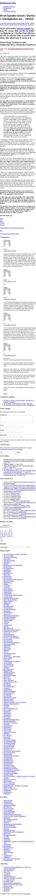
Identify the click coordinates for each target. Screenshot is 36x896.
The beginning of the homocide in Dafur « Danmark (17, 403)
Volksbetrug (6, 857)
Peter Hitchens (7, 696)
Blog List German (8, 808)
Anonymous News (8, 803)
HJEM (5, 9)
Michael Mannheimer (9, 825)
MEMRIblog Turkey (9, 672)
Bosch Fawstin (7, 582)
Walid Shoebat (7, 781)
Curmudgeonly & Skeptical (11, 598)
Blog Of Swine (7, 578)
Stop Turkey (6, 737)
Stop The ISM (7, 735)
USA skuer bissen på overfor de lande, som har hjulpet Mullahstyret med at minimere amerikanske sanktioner (18, 460)
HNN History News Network (11, 630)
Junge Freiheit (7, 821)
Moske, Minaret (4, 24)
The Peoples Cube (8, 765)
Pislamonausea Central (9, 697)
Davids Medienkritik (9, 811)
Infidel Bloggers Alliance (10, 636)
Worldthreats (6, 790)
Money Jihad (7, 678)
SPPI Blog (6, 733)
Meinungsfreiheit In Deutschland (12, 824)
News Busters (7, 685)
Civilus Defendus (8, 590)
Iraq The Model (7, 639)
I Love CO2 (6, 633)
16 (11, 532)
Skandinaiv (6, 891)
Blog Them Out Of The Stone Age (13, 579)
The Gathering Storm (9, 752)
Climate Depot (7, 592)
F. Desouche (6, 873)
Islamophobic (7, 645)
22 (10, 534)
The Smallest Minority (9, 771)
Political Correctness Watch (11, 704)
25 (2, 536)
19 (4, 534)
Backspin (6, 563)
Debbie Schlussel (8, 601)
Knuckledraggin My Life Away (12, 661)
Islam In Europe (7, 641)
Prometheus (6, 838)
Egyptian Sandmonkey (9, 609)
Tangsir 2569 (7, 851)
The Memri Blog (8, 759)
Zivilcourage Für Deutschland (11, 858)
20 (6, 534)
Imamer (19, 23)
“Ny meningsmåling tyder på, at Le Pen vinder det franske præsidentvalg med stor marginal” (19, 471)
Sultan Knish (7, 738)
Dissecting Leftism (8, 606)
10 (1, 532)
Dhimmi (13, 23)
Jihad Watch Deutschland (10, 819)
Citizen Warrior (7, 589)
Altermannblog (7, 802)
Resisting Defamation (9, 721)
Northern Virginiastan (9, 691)
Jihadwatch (6, 650)
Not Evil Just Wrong (9, 693)
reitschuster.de (7, 844)
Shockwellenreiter (8, 847)
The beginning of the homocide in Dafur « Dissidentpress (19, 405)
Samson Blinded (8, 726)
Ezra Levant (6, 614)
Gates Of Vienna (8, 620)
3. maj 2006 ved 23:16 (9, 299)
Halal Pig (6, 626)
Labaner (32, 23)
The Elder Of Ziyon (9, 748)
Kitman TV (6, 659)
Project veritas (7, 710)
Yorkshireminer (7, 792)
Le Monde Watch (8, 881)
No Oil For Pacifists (9, 686)
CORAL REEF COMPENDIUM (12, 595)
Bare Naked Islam (8, 568)
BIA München (7, 806)
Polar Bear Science (8, 700)
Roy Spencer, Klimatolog (10, 722)
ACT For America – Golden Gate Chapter (15, 554)
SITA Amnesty (7, 729)
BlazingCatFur (7, 576)
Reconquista (6, 718)
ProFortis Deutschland (9, 835)
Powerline (6, 707)
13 (6, 532)
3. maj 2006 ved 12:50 (9, 281)
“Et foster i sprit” (8, 469)
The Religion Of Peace (9, 767)
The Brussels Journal (9, 743)
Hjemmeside (3, 435)
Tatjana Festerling (8, 852)
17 (1, 534)
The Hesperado (7, 754)
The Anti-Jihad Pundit (9, 741)
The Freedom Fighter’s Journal (12, 751)
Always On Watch (8, 555)
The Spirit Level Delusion (10, 773)
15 (10, 532)
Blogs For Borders (8, 581)
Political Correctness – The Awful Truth (14, 702)
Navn (1, 425)
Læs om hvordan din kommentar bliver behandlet (16, 448)
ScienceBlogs (7, 727)
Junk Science (7, 655)
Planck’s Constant (8, 699)
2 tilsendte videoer (8, 464)
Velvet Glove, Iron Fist (9, 779)
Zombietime (6, 793)
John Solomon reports (9, 653)
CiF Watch (6, 587)
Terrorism (30, 24)
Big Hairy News (8, 573)
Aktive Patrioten (7, 800)
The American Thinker (9, 740)
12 (4, 532)
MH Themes (26, 894)
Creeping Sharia (7, 596)
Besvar (5, 269)
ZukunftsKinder (7, 860)
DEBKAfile (6, 603)
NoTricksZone (7, 694)
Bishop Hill (6, 574)
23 (11, 534)
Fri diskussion (7, 8)
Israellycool (6, 647)
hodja (5, 280)
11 (2, 532)
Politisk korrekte (22, 24)
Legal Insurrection (8, 664)
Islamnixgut (6, 817)
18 (2, 534)
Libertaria (6, 822)
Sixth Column (7, 730)
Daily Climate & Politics (10, 600)
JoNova (5, 652)
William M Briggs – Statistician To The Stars (15, 785)
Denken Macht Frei (8, 813)
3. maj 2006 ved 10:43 (9, 251)
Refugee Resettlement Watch (11, 719)
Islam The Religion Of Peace (11, 642)
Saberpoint (6, 724)
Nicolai (9, 23)
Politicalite (6, 705)
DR (29, 33)
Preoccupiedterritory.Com (10, 708)
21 (8, 534)
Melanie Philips (7, 670)
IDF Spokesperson (8, 634)
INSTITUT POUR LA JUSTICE (12, 878)
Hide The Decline (8, 628)
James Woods (7, 648)
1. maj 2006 (3, 23)
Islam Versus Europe (9, 644)
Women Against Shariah (10, 789)
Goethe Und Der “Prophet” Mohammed (14, 816)
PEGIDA (6, 829)
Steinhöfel (6, 849)
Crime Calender (7, 810)
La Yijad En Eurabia (9, 880)
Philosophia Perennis (9, 830)
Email (1, 430)
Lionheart (6, 667)
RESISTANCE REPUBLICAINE (13, 884)
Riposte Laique (7, 886)
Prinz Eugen (6, 833)
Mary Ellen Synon (8, 669)
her (11, 215)
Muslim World (13, 24)
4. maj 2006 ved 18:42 (9, 325)
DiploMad (6, 604)
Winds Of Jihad (7, 787)
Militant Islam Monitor (9, 675)
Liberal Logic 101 (8, 666)
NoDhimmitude (7, 689)
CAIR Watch (7, 585)
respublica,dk (7, 875)
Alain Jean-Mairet (8, 870)
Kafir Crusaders (7, 658)
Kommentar (3, 415)
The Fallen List (7, 749)
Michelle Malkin (8, 674)
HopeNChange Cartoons (10, 631)
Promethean (6, 711)
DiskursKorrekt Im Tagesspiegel (12, 814)
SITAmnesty (6, 889)
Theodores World (8, 774)
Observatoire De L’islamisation (12, 883)
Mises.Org (6, 677)
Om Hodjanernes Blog (9, 11)
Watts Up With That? (9, 782)
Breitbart (5, 584)
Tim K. (5, 854)
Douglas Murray (8, 607)
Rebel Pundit (7, 716)
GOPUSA (6, 622)
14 (8, 532)
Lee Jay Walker (7, 663)
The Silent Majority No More (11, 770)
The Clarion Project (8, 746)
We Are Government (9, 784)
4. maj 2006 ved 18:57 (9, 355)
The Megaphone (8, 757)
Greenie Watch (7, 625)
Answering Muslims (9, 560)
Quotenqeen (6, 840)
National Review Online (10, 681)
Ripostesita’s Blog (8, 887)
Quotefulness (7, 715)
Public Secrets (7, 713)
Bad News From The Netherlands (12, 565)
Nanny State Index (8, 680)
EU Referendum (8, 612)
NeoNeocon (6, 683)
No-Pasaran (6, 688)
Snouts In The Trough (9, 732)
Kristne (27, 23)
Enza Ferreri (6, 872)
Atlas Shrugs (7, 562)
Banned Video (7, 567)
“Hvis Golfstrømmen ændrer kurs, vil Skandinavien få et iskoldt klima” (19, 490)
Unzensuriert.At (7, 855)
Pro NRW (6, 836)
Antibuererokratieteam (9, 805)
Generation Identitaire (9, 876)
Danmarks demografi (9, 6)
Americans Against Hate (10, 557)
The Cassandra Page (9, 745)
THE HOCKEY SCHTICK (11, 756)
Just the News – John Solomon (12, 656)
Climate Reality (7, 593)
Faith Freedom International (11, 615)
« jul (1, 540)
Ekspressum (6, 611)
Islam (22, 23)
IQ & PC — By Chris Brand (11, 637)
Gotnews (5, 623)
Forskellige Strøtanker (9, 617)
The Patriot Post (7, 763)
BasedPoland (7, 570)
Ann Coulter (6, 559)
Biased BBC (6, 571)
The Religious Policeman (10, 768)
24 (1, 536)
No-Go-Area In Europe (9, 827)
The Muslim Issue (8, 760)
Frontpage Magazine (9, 619)
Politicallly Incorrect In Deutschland (13, 832)
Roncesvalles (7, 846)
